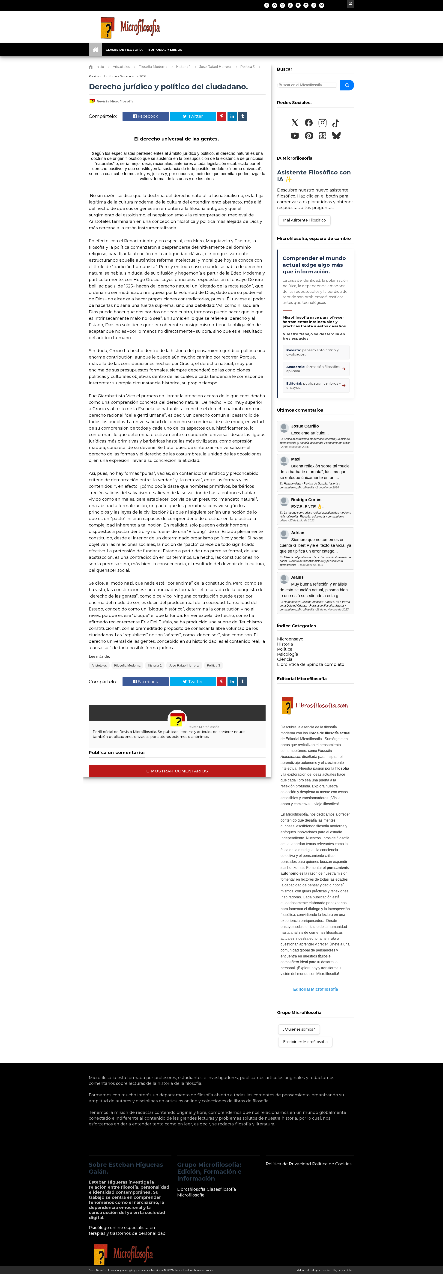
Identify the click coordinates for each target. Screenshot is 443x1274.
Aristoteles (99, 665)
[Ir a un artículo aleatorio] (350, 4)
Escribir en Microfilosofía (305, 1042)
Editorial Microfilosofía (315, 989)
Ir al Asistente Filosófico (304, 220)
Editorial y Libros (165, 49)
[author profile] (92, 103)
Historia (285, 644)
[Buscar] (347, 85)
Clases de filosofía (124, 49)
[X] (266, 5)
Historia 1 (155, 665)
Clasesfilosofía (221, 1189)
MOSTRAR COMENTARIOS (179, 771)
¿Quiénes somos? (299, 1029)
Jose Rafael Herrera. (184, 665)
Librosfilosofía (191, 1189)
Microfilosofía (191, 1195)
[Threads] (313, 5)
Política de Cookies (332, 1163)
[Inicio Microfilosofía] (95, 49)
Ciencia (285, 659)
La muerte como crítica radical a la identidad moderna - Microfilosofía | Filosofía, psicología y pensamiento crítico (315, 516)
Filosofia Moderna (127, 665)
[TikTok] (290, 5)
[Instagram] (282, 5)
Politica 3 (213, 665)
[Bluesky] (321, 5)
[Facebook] (274, 5)
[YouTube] (298, 5)
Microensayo (290, 639)
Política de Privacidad (288, 1163)
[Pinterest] (305, 5)
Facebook (147, 116)
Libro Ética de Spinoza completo (310, 664)
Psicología (287, 654)
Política (285, 649)
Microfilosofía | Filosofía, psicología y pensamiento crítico (126, 1270)
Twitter (195, 116)
